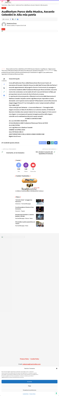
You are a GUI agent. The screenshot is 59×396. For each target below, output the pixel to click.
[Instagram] (26, 167)
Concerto (17, 211)
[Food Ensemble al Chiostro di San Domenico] (40, 209)
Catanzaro (18, 203)
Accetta (29, 381)
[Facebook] (18, 167)
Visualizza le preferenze (29, 390)
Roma (3, 7)
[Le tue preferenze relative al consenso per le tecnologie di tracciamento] (56, 393)
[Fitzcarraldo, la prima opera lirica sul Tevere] (40, 224)
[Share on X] (13, 19)
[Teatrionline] (8, 1)
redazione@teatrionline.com (31, 364)
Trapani (23, 211)
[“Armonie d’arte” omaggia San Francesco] (40, 202)
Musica (27, 218)
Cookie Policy (26, 393)
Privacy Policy (32, 393)
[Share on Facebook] (10, 19)
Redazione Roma (12, 23)
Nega (29, 386)
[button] (56, 368)
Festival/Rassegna (26, 203)
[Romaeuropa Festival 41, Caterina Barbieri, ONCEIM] (40, 217)
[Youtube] (33, 167)
